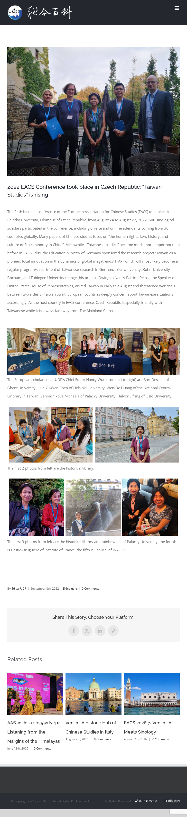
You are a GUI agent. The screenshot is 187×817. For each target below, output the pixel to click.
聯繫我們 (173, 801)
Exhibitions (70, 588)
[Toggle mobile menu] (177, 8)
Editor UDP (18, 588)
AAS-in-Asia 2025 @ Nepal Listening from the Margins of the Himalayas (34, 732)
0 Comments (90, 588)
